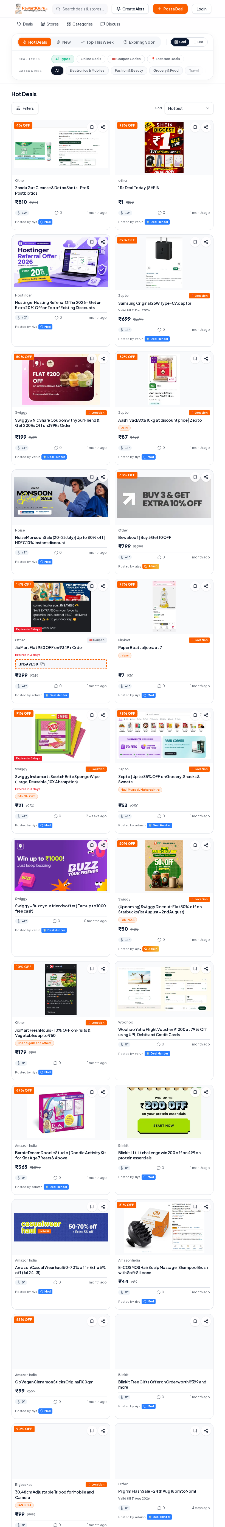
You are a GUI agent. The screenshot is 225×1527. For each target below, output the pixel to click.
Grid (182, 42)
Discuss (113, 23)
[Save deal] (92, 127)
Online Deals (91, 59)
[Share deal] (103, 127)
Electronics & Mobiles (87, 70)
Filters (28, 108)
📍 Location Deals (165, 59)
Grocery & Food (166, 70)
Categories (82, 23)
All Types (62, 59)
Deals (28, 23)
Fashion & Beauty (129, 70)
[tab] (34, 42)
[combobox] (189, 108)
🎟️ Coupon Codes (126, 59)
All (57, 70)
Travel (194, 70)
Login (202, 8)
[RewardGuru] (31, 8)
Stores (53, 23)
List (201, 42)
